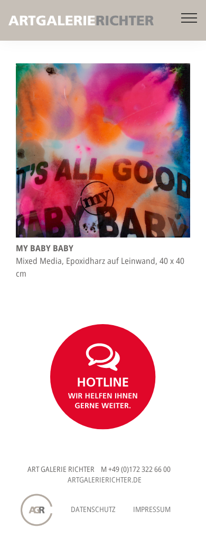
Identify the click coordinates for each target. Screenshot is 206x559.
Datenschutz (93, 509)
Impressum (152, 509)
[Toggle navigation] (189, 17)
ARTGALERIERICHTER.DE (105, 480)
